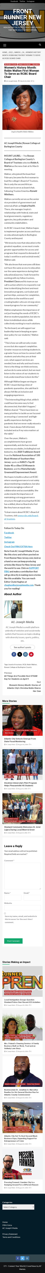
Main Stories (9, 733)
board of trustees (15, 664)
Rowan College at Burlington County (18, 667)
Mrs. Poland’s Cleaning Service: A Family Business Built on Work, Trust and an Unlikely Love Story (21, 1046)
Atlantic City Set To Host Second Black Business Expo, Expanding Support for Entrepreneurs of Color (20, 1138)
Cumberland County (11, 818)
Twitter (22, 1)
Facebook (14, 1)
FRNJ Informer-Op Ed (24, 1174)
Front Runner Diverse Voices (14, 1038)
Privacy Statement (10, 1234)
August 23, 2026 (23, 1098)
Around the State (10, 991)
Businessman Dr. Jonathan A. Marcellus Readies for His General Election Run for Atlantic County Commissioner (21, 1092)
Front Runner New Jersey (22, 17)
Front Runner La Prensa (12, 994)
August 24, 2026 (23, 1051)
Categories (7, 1202)
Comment (9, 860)
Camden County (10, 1174)
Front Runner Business (24, 1035)
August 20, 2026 (23, 744)
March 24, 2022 (25, 81)
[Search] (39, 45)
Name (7, 893)
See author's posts (22, 647)
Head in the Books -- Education (29, 64)
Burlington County (11, 64)
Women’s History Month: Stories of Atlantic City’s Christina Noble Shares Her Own (24, 686)
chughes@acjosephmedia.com (18, 585)
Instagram (30, 1)
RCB (24, 664)
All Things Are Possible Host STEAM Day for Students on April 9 (20, 676)
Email (27, 893)
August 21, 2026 (23, 1188)
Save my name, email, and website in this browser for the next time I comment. (21, 919)
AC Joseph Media (11, 81)
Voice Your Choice (33, 1084)
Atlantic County (10, 730)
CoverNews (31, 1266)
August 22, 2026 (23, 1144)
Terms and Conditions (11, 1237)
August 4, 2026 (22, 833)
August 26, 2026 (23, 1005)
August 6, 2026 (22, 789)
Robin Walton (32, 664)
